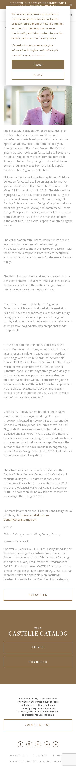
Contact (58, 755)
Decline (38, 75)
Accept (38, 64)
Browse (38, 647)
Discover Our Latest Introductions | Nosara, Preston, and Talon (38, 5)
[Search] (70, 15)
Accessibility (40, 755)
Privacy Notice (18, 755)
